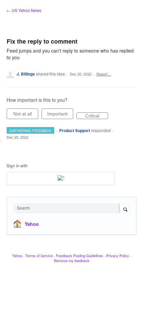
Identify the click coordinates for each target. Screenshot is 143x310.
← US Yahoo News (24, 10)
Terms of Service (39, 255)
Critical (96, 116)
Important (60, 115)
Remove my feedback (71, 260)
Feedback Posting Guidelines (79, 255)
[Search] (124, 209)
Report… (103, 74)
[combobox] (68, 208)
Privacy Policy (117, 255)
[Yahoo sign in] (61, 178)
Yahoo (32, 224)
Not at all (25, 115)
